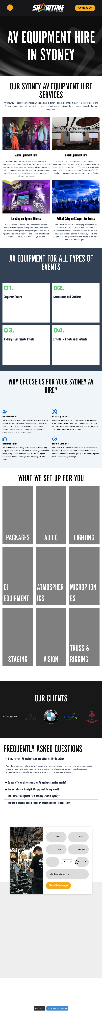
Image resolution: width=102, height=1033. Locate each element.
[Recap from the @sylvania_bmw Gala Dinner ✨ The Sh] (92, 1000)
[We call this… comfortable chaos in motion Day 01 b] (75, 1000)
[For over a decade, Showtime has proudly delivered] (10, 1000)
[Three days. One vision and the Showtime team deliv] (42, 1000)
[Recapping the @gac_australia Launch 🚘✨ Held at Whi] (26, 1000)
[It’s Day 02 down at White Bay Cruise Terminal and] (59, 1000)
